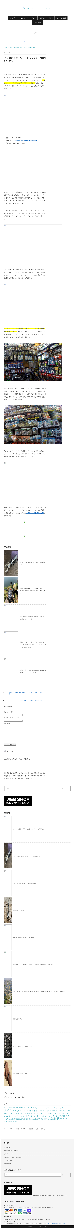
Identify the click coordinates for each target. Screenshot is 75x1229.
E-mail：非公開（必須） (12, 717)
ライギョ (19, 1116)
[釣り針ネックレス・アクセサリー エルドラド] (37, 8)
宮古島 (18, 1119)
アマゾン (49, 1108)
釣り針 (7, 1122)
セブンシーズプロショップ (35, 513)
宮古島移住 (24, 1119)
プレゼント (58, 1113)
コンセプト (12, 18)
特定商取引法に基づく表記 (11, 1150)
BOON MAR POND (18, 1108)
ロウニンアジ (57, 1116)
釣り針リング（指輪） (19, 910)
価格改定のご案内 (18, 1019)
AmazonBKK (7, 1108)
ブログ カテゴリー (9, 1097)
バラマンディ (51, 1110)
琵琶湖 (45, 1119)
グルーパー (65, 1108)
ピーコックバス (12, 1113)
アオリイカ (43, 1108)
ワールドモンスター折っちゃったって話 (31, 700)
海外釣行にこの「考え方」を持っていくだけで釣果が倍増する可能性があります (34, 964)
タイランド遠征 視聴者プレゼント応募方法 (24, 883)
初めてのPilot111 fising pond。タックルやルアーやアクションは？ (25, 693)
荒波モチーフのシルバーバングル (22, 1073)
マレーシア (65, 1113)
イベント (56, 1108)
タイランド (10, 1110)
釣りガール (66, 1119)
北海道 (10, 1119)
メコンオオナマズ (10, 1116)
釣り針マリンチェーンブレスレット (22, 1046)
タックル (37, 33)
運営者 (51, 18)
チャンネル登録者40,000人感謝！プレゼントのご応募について (29, 829)
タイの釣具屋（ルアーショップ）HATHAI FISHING (24, 47)
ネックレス (38, 1110)
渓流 (42, 1119)
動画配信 (42, 18)
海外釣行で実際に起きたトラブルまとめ (23, 937)
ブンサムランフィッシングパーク (44, 1113)
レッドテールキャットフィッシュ (34, 1116)
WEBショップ (24, 18)
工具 (35, 1119)
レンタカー (49, 1116)
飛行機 (12, 1122)
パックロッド (62, 1111)
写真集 (34, 18)
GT (26, 1108)
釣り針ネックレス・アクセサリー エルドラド (38, 1226)
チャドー (30, 1111)
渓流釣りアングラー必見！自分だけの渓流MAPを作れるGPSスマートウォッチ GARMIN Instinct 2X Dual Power (32, 644)
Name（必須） (9, 712)
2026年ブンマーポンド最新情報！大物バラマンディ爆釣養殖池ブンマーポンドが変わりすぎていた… (40, 991)
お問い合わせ (37, 22)
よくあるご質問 (61, 18)
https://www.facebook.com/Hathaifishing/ (25, 140)
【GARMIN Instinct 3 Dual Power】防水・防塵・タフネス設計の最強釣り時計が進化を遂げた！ (32, 591)
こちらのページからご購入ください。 (57, 1223)
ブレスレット (30, 1113)
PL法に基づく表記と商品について (13, 1157)
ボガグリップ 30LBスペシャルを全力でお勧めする (26, 856)
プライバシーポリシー (10, 1154)
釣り (59, 1118)
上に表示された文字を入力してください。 (18, 759)
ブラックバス (22, 1113)
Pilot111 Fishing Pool (34, 1108)
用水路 (49, 1119)
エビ (60, 1108)
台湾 (13, 1119)
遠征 (54, 1118)
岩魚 (31, 1119)
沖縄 (38, 1119)
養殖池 (16, 1122)
